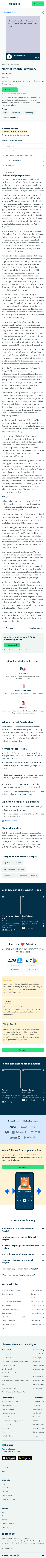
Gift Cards (5, 1492)
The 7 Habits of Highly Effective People (15, 1361)
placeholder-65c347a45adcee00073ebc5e (20, 876)
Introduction (10, 146)
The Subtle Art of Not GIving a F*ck (14, 1392)
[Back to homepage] (14, 4)
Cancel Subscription (9, 1499)
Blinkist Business (7, 1488)
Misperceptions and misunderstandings (21, 156)
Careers (4, 1516)
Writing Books (7, 1405)
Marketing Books (7, 1436)
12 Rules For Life (7, 1369)
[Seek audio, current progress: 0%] (23, 58)
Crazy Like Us (6, 1313)
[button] (23, 1229)
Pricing (4, 1484)
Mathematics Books (8, 1413)
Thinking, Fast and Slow (10, 1373)
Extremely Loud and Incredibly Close (14, 1317)
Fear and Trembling (8, 1321)
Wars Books (6, 1432)
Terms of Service (7, 1541)
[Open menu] (4, 3)
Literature (16, 113)
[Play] (9, 56)
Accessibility (6, 1543)
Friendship (29, 113)
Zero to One (6, 1377)
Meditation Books (8, 1409)
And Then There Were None (11, 1302)
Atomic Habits (6, 1354)
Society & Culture (11, 12)
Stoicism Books (7, 1417)
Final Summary (13, 165)
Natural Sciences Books (10, 1402)
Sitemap (17, 1539)
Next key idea (34, 628)
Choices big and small (16, 160)
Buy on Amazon (11, 821)
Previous (9, 628)
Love (5, 113)
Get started (38, 4)
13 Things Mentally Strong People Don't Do (15, 1382)
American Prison (7, 1298)
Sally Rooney (7, 73)
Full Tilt (4, 1328)
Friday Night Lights (8, 1324)
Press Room (6, 1527)
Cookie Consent (32, 1541)
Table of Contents (9, 117)
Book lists (5, 1471)
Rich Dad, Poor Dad (8, 1365)
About (4, 1512)
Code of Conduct (8, 1523)
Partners (4, 1520)
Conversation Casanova (10, 1309)
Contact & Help (7, 1495)
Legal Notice (26, 1539)
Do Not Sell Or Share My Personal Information (28, 1543)
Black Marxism (6, 1305)
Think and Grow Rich (9, 1388)
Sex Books (5, 1428)
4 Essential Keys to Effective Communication (11, 1292)
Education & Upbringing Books (12, 1421)
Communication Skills (15, 869)
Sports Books (6, 1424)
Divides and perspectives (14, 151)
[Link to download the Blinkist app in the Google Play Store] (25, 1458)
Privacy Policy (20, 1541)
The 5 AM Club (7, 1358)
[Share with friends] (43, 12)
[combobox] (9, 1548)
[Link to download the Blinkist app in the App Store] (9, 1458)
